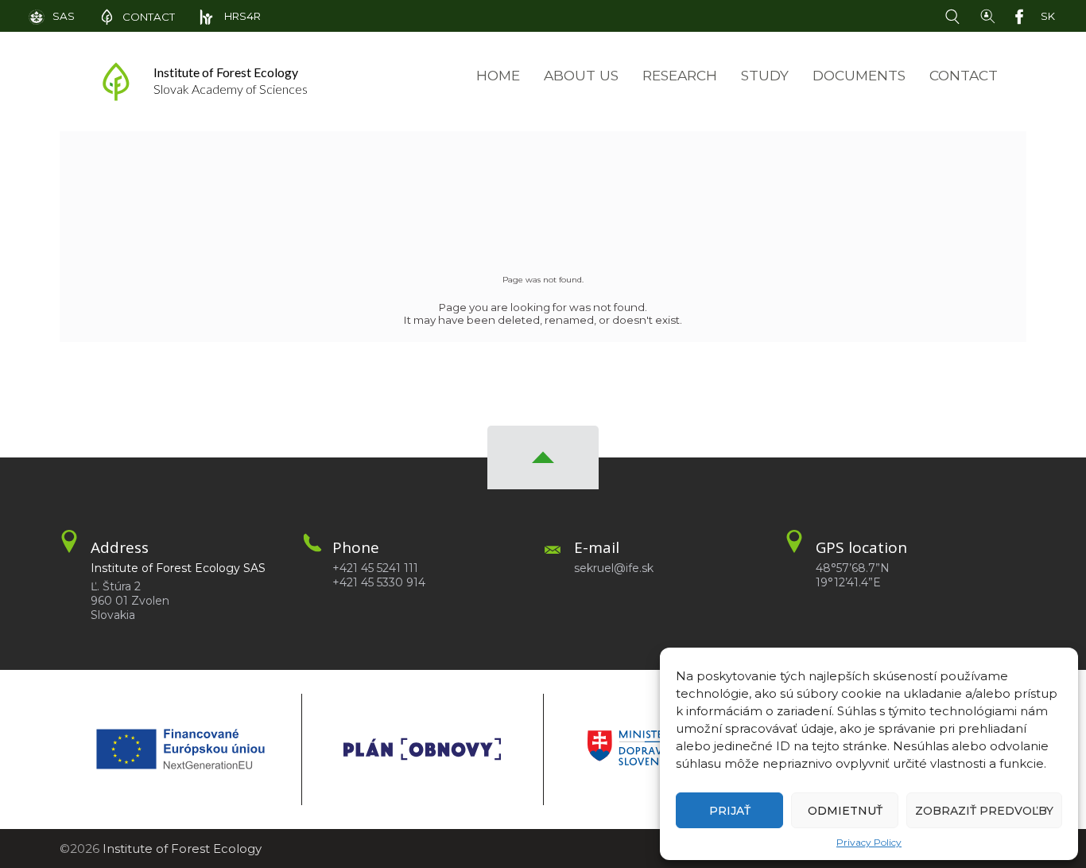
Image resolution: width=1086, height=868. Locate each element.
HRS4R (241, 16)
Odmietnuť (845, 811)
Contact (963, 75)
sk (1048, 16)
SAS (63, 16)
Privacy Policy (869, 842)
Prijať (730, 811)
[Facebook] (1022, 15)
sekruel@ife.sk (614, 568)
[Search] (956, 15)
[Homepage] (116, 81)
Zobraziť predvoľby (984, 811)
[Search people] (988, 15)
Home (498, 75)
